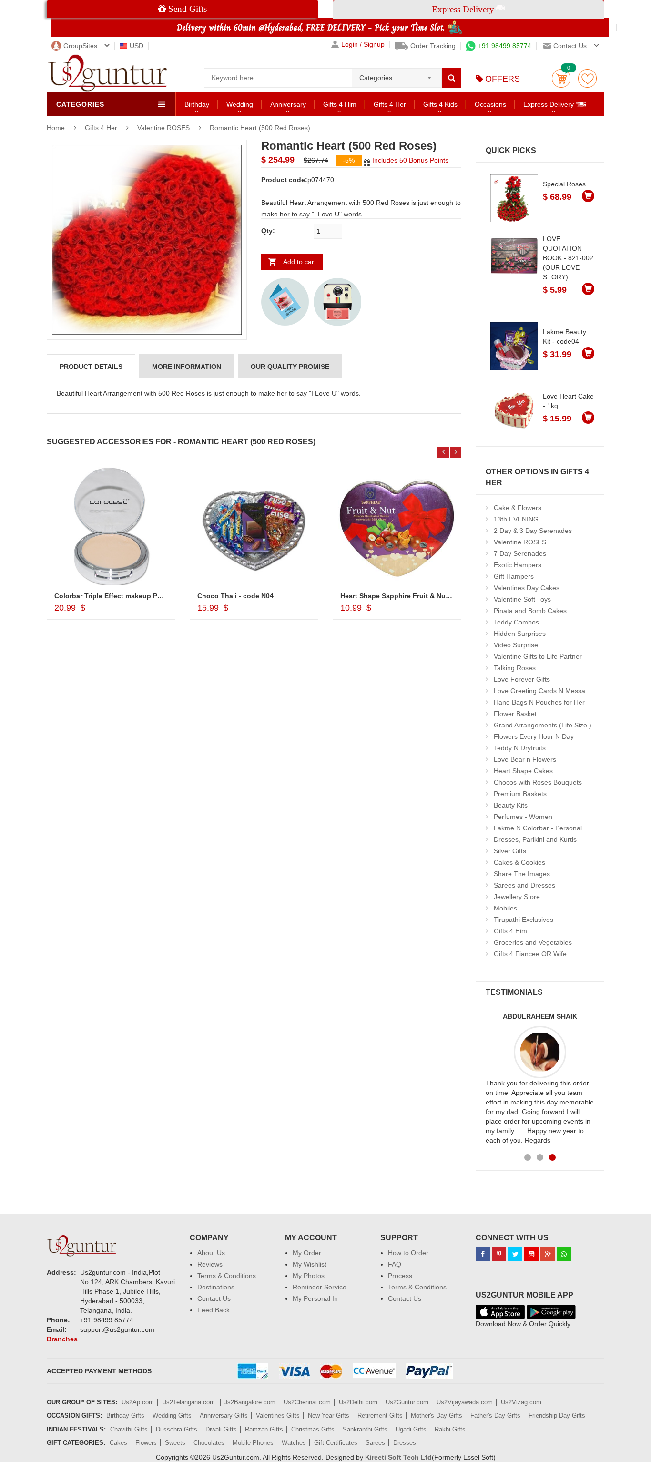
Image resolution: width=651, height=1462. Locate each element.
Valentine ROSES (163, 128)
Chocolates (208, 1442)
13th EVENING (516, 519)
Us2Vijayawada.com (465, 1402)
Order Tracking (433, 46)
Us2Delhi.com (358, 1402)
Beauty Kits (511, 805)
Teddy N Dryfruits (520, 748)
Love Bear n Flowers (525, 759)
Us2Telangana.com (189, 1402)
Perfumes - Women (523, 816)
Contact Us (214, 1298)
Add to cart (299, 262)
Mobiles (505, 908)
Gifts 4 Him (339, 104)
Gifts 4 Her (390, 104)
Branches (62, 1339)
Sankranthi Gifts (365, 1429)
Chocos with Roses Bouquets (538, 782)
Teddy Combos (516, 622)
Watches (294, 1442)
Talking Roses (515, 668)
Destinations (215, 1287)
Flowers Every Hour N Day (534, 736)
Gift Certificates (335, 1442)
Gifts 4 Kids (440, 104)
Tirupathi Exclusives (523, 919)
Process (400, 1275)
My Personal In (315, 1298)
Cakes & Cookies (519, 862)
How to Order (408, 1253)
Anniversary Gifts (224, 1415)
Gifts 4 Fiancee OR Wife (530, 954)
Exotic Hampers (517, 565)
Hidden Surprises (520, 633)
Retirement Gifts (380, 1415)
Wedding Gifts (172, 1415)
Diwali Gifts (221, 1429)
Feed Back (213, 1310)
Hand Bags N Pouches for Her (539, 702)
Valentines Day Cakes (526, 588)
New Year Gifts (328, 1415)
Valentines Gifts (278, 1415)
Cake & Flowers (517, 507)
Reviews (210, 1264)
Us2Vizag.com (521, 1402)
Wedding (239, 104)
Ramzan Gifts (264, 1429)
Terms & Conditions (226, 1275)
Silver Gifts (510, 851)
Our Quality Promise (290, 366)
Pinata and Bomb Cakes (530, 610)
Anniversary (288, 104)
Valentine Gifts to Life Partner (538, 656)
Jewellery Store (517, 896)
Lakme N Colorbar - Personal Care (546, 828)
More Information (186, 366)
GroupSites (80, 46)
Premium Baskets (520, 793)
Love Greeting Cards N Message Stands (555, 691)
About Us (211, 1253)
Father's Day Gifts (495, 1415)
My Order (307, 1253)
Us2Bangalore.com (249, 1402)
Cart (561, 78)
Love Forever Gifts (522, 679)
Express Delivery (549, 104)
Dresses (404, 1442)
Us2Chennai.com (307, 1402)
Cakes (118, 1442)
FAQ (394, 1264)
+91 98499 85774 (504, 46)
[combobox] (396, 75)
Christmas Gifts (313, 1429)
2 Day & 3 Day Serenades (533, 530)
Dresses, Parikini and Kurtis (535, 839)
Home (56, 128)
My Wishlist (309, 1264)
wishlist (587, 78)
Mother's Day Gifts (436, 1415)
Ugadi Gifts (411, 1429)
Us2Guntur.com (407, 1402)
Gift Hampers (514, 576)
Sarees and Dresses (524, 885)
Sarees (375, 1442)
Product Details (91, 366)
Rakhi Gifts (450, 1429)
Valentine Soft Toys (522, 599)
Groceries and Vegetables (533, 942)
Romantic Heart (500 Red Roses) (260, 128)
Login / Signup (363, 44)
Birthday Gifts (125, 1415)
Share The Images (522, 874)
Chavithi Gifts (129, 1429)
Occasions (490, 104)
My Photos (309, 1275)
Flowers (146, 1442)
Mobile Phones (253, 1442)
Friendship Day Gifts (557, 1415)
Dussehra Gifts (176, 1429)
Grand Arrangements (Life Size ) (542, 725)
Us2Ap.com (138, 1402)
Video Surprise (516, 645)
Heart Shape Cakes (523, 771)
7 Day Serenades (520, 553)
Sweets (175, 1442)
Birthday (196, 104)
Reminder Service (319, 1287)
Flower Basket (515, 713)
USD (136, 46)
